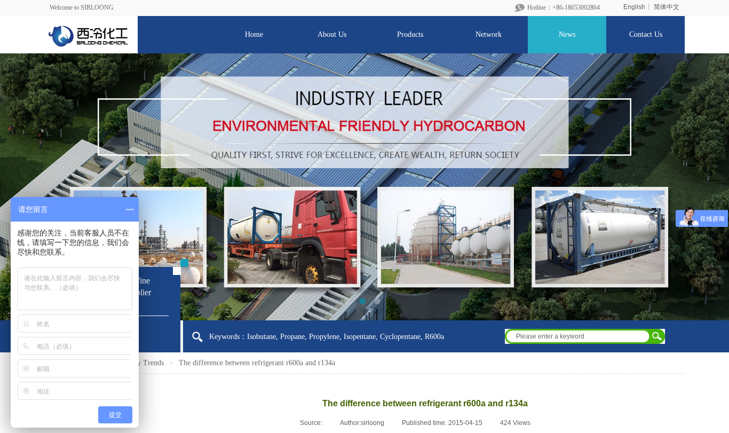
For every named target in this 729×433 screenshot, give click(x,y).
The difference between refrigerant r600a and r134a (257, 363)
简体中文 (666, 7)
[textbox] (578, 336)
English (634, 7)
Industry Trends (140, 363)
